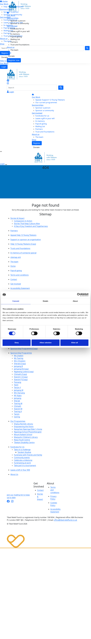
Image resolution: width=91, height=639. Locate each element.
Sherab (17, 401)
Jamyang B (18, 366)
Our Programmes (17, 421)
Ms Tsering (18, 358)
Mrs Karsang (19, 393)
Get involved (12, 26)
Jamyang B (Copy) (21, 369)
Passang (17, 382)
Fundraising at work (22, 463)
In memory (15, 34)
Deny (17, 343)
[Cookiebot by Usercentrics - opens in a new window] (78, 294)
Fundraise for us (17, 28)
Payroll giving (16, 36)
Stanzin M (18, 409)
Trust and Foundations (19, 44)
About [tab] (75, 301)
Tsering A (18, 411)
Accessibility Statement (20, 288)
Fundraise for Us (17, 447)
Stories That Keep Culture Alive (27, 223)
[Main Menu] (1, 151)
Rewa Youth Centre (22, 440)
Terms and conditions (19, 275)
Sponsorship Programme (21, 353)
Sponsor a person (17, 20)
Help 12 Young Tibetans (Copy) (23, 244)
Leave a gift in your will (20, 31)
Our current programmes (46, 102)
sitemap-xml (15, 257)
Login (3, 67)
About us (10, 47)
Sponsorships (12, 18)
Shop (9, 52)
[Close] (6, 164)
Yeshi (16, 385)
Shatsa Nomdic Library (23, 424)
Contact (13, 279)
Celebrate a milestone (23, 460)
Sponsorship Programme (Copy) (24, 348)
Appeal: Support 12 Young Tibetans (50, 100)
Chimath (17, 406)
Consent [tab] (15, 301)
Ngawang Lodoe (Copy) (24, 371)
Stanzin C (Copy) (21, 377)
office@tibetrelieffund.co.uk (65, 520)
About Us (14, 474)
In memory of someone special (23, 253)
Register (36, 143)
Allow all (74, 343)
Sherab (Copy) (20, 363)
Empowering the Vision (24, 426)
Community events (22, 457)
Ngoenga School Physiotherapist (28, 432)
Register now (13, 60)
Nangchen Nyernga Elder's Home (28, 429)
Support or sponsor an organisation (25, 239)
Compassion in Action (23, 221)
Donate (11, 56)
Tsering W (18, 403)
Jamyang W (18, 390)
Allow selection (45, 343)
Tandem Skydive (24, 452)
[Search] (60, 88)
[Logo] (19, 6)
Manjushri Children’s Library (26, 437)
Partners (14, 42)
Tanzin (16, 414)
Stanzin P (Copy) (21, 379)
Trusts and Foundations (20, 248)
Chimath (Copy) (20, 374)
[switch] (34, 333)
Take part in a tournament (25, 465)
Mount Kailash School (23, 434)
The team (14, 50)
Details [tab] (45, 301)
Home (13, 266)
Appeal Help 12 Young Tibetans (23, 235)
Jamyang (17, 398)
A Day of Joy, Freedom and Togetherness (31, 226)
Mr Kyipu (18, 395)
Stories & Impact (17, 218)
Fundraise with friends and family (28, 455)
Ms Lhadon (18, 355)
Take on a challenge (22, 449)
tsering (17, 417)
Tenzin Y (17, 387)
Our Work (4, 63)
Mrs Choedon (19, 361)
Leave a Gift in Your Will (20, 470)
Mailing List (15, 39)
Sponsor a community (19, 23)
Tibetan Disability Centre (24, 442)
